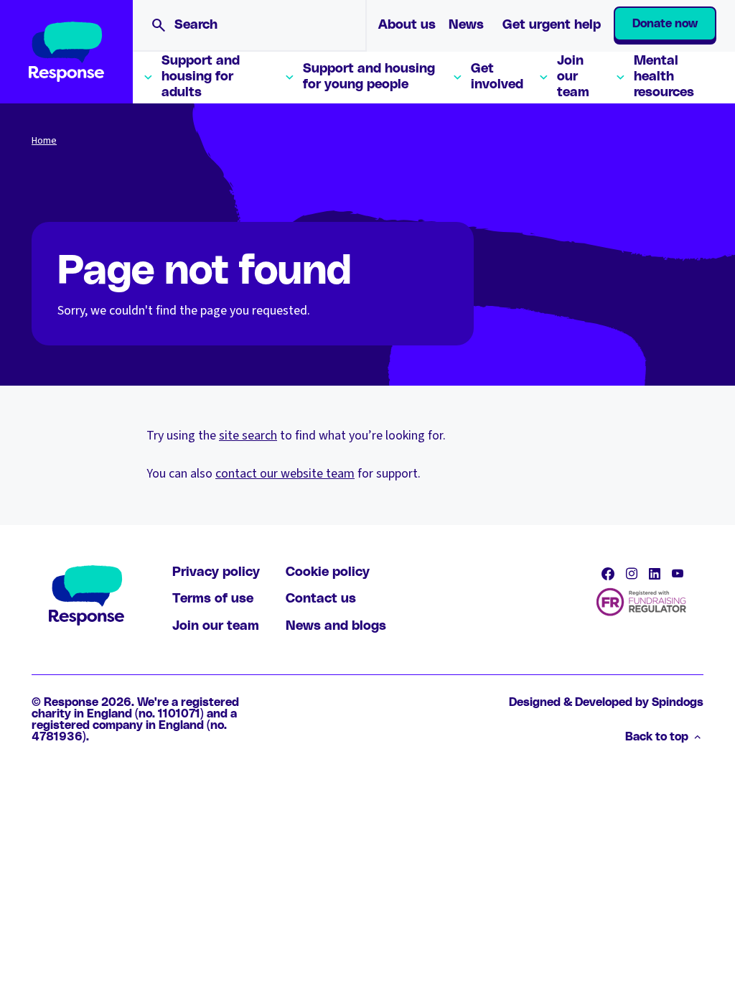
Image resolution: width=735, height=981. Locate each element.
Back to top (656, 737)
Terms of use (212, 598)
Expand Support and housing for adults (148, 77)
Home (44, 141)
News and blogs (336, 626)
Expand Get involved (457, 77)
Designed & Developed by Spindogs (606, 702)
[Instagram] (631, 573)
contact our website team (285, 474)
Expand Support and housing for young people (289, 77)
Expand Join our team (543, 77)
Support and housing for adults (200, 76)
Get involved (497, 76)
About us (407, 25)
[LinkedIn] (654, 573)
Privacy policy (216, 572)
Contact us (321, 598)
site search (248, 436)
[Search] (158, 25)
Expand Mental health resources (620, 77)
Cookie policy (328, 572)
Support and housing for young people (369, 76)
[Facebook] (607, 573)
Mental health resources (664, 76)
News (466, 25)
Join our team (573, 76)
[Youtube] (677, 573)
